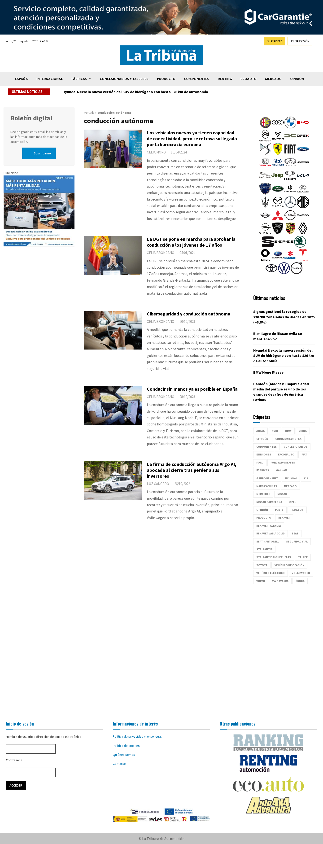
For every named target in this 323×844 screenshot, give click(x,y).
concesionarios (295, 446)
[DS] (265, 154)
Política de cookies (126, 745)
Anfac (260, 431)
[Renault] (303, 233)
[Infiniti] (290, 167)
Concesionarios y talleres (124, 79)
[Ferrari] (278, 154)
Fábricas (79, 79)
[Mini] (265, 220)
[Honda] (265, 167)
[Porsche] (290, 233)
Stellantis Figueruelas (273, 557)
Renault (284, 517)
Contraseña (14, 760)
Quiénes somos (124, 754)
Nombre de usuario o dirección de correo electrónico (43, 737)
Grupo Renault (267, 478)
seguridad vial (297, 541)
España (21, 79)
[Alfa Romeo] (265, 127)
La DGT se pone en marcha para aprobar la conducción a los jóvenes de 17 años (191, 242)
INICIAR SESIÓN (300, 41)
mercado (290, 486)
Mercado (273, 79)
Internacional (49, 79)
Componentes (196, 79)
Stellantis (264, 549)
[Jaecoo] (303, 167)
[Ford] (303, 154)
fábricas (262, 470)
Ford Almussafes (283, 462)
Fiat (304, 454)
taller (303, 557)
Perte (279, 510)
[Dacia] (290, 140)
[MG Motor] (303, 207)
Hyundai (291, 478)
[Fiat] (290, 154)
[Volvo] (296, 273)
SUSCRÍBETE (274, 41)
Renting (225, 79)
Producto (166, 79)
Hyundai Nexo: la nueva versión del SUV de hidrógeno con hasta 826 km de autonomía (135, 91)
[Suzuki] (290, 260)
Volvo (260, 581)
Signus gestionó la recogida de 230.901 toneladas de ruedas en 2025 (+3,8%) (284, 316)
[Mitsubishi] (278, 220)
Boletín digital (31, 118)
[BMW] (290, 127)
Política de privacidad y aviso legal (137, 736)
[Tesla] (303, 260)
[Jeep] (277, 180)
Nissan (282, 494)
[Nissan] (290, 220)
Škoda (300, 581)
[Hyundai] (278, 167)
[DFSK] (303, 140)
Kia (306, 478)
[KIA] (303, 180)
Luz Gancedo (158, 483)
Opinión (297, 79)
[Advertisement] (161, 650)
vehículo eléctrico (270, 573)
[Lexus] (303, 193)
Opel (292, 502)
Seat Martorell (267, 541)
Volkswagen (301, 573)
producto (263, 517)
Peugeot (297, 510)
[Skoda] (300, 246)
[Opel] (265, 233)
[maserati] (265, 207)
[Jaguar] (265, 180)
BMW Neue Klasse (268, 372)
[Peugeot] (278, 233)
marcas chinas (266, 486)
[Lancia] (265, 193)
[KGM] (290, 180)
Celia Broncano (160, 252)
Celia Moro (156, 152)
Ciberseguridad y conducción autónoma (188, 314)
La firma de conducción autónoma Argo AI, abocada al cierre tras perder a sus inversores (191, 470)
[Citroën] (265, 140)
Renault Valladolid (270, 533)
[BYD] (303, 127)
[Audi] (278, 127)
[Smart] (265, 260)
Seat (295, 533)
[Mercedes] (290, 207)
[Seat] (268, 246)
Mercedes (263, 494)
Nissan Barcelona (269, 502)
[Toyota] (271, 273)
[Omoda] (303, 220)
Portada (89, 113)
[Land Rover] (278, 193)
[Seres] (284, 246)
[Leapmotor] (290, 193)
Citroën (262, 439)
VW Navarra (280, 581)
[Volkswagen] (284, 273)
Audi (275, 431)
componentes (266, 446)
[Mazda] (278, 207)
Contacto (119, 763)
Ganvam (281, 470)
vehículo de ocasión (289, 565)
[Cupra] (278, 140)
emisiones (263, 454)
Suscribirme (42, 153)
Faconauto (286, 454)
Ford (259, 462)
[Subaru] (278, 260)
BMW (288, 431)
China (303, 431)
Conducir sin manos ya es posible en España (192, 389)
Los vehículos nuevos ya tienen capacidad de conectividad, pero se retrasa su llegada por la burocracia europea (192, 138)
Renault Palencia (268, 525)
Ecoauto (248, 79)
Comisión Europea (288, 439)
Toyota (261, 565)
